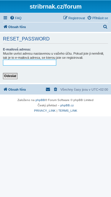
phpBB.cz (67, 105)
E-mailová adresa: (17, 49)
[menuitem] (16, 18)
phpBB (40, 100)
